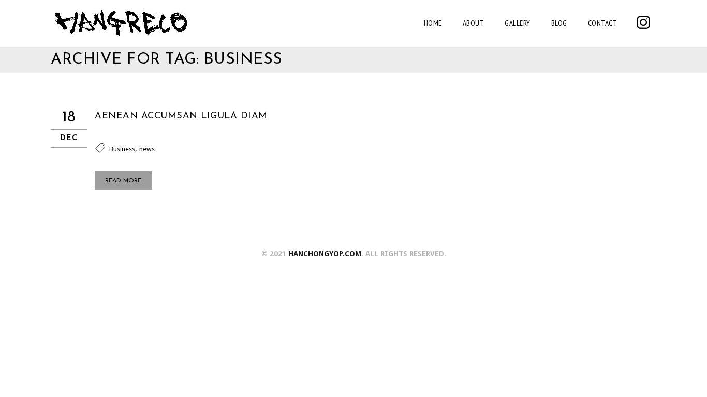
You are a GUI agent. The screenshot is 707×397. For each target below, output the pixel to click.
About (473, 23)
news (147, 149)
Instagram (643, 22)
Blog (559, 23)
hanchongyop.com (324, 254)
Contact (602, 23)
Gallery (518, 23)
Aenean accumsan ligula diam (181, 116)
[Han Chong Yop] (121, 23)
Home (433, 23)
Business (122, 149)
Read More (123, 181)
